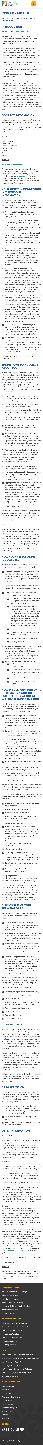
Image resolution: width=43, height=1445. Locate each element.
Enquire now (33, 3)
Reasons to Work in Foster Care (14, 1323)
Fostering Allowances (10, 1313)
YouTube (22, 1429)
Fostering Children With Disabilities (16, 1306)
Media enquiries (8, 1411)
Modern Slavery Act (9, 1407)
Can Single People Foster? (12, 1365)
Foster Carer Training (10, 1334)
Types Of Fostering (9, 1341)
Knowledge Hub (8, 1386)
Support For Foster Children (13, 1337)
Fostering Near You (9, 1344)
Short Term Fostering (10, 1295)
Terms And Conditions (11, 1397)
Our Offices (6, 1393)
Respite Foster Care (10, 1309)
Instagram (3, 1429)
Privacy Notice (7, 1404)
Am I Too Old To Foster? (11, 1362)
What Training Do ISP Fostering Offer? (17, 1372)
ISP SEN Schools (8, 1390)
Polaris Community (21, 32)
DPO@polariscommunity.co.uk (14, 164)
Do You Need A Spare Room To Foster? (17, 1369)
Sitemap (5, 1418)
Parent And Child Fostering (12, 1302)
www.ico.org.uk (21, 176)
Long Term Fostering (10, 1299)
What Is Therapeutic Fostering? (14, 1292)
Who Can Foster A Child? (12, 1330)
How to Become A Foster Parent (15, 1327)
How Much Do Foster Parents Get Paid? (18, 1355)
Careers (5, 1415)
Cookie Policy (7, 1400)
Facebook (7, 1429)
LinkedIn (17, 1429)
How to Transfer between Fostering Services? (20, 1358)
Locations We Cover (10, 1376)
